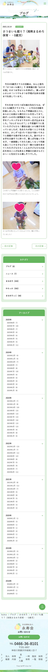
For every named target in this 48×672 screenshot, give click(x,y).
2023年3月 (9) (12, 430)
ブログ (13, 615)
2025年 (9, 320)
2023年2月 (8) (12, 433)
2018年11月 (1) (12, 587)
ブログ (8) (10, 266)
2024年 (9, 352)
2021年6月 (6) (12, 502)
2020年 (9, 515)
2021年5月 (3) (12, 505)
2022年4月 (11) (12, 472)
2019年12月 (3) (12, 551)
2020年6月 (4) (12, 531)
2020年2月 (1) (12, 538)
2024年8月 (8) (12, 368)
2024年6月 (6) (12, 375)
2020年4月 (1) (12, 534)
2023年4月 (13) (12, 427)
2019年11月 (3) (12, 554)
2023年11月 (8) (12, 404)
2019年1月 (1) (12, 573)
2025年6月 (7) (12, 329)
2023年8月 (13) (12, 414)
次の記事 (39, 246)
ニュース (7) (11, 274)
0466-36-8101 (26, 644)
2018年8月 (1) (12, 594)
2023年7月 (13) (12, 417)
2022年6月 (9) (12, 466)
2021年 (9, 479)
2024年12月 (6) (12, 355)
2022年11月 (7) (12, 450)
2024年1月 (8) (12, 390)
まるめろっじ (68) (13, 296)
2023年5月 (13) (12, 423)
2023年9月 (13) (12, 411)
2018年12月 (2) (12, 584)
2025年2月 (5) (12, 342)
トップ (2, 658)
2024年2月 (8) (12, 387)
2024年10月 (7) (12, 362)
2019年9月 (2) (12, 561)
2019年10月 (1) (12, 558)
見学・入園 (21, 658)
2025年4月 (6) (12, 335)
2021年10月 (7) (12, 489)
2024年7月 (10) (12, 371)
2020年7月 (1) (12, 528)
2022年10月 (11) (13, 453)
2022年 (9, 443)
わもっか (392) (12, 289)
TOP (42, 607)
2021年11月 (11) (13, 486)
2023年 (9, 398)
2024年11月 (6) (12, 359)
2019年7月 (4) (12, 567)
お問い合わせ (24, 637)
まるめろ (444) (12, 281)
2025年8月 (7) (12, 323)
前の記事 (8, 246)
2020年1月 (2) (12, 541)
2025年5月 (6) (12, 332)
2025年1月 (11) (12, 345)
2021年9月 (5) (12, 492)
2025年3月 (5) (12, 339)
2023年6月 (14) (12, 420)
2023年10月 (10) (13, 407)
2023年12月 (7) (12, 401)
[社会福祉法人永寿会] (8, 3)
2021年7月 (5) (12, 498)
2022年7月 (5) (12, 462)
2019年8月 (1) (12, 564)
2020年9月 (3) (12, 522)
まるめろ (19, 27)
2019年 (9, 548)
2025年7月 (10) (12, 326)
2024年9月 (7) (12, 365)
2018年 (9, 581)
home (4, 615)
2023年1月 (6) (12, 436)
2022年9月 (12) (12, 456)
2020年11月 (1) (12, 518)
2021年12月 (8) (12, 482)
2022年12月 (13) (13, 447)
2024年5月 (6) (12, 378)
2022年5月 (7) (12, 469)
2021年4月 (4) (12, 508)
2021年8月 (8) (12, 495)
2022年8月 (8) (12, 459)
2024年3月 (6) (12, 384)
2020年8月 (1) (12, 525)
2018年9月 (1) (12, 590)
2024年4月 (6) (12, 381)
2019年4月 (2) (12, 570)
